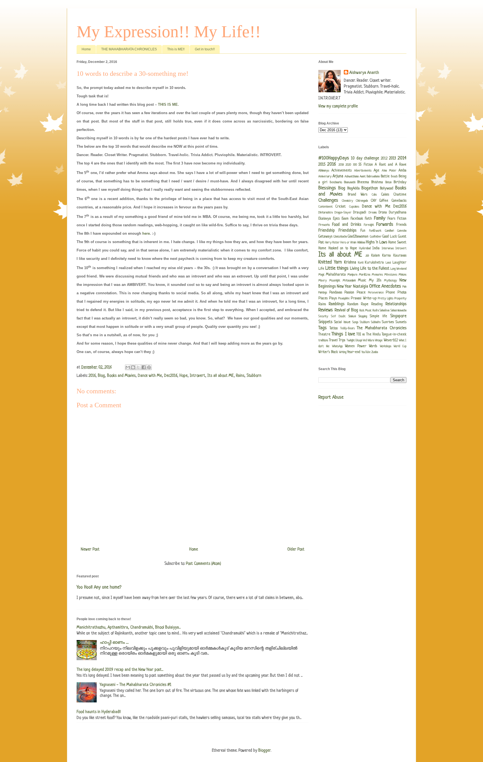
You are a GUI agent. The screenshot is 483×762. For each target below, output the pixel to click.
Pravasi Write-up (363, 298)
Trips (342, 340)
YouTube (366, 352)
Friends (401, 225)
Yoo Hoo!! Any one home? (99, 587)
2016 (92, 375)
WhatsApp (337, 346)
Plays (333, 298)
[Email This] (128, 367)
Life (321, 269)
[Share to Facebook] (143, 367)
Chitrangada (362, 201)
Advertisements (362, 170)
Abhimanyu (323, 170)
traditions (323, 340)
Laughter (399, 263)
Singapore (398, 316)
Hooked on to (338, 248)
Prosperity (400, 298)
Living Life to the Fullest (369, 268)
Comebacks (399, 201)
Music (362, 281)
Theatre (324, 335)
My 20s (375, 281)
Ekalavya (324, 219)
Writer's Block (328, 352)
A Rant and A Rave (390, 165)
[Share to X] (138, 367)
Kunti (360, 262)
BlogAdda (353, 188)
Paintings (322, 292)
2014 (402, 158)
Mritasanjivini (349, 280)
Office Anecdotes (385, 286)
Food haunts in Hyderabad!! (99, 712)
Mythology (390, 280)
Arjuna (338, 176)
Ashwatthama (352, 176)
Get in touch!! (205, 49)
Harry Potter (332, 242)
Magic (321, 274)
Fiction (401, 219)
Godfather (376, 236)
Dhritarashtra (325, 212)
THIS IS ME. (168, 104)
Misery (322, 280)
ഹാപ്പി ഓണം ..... (114, 642)
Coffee (383, 201)
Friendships (347, 230)
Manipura (352, 274)
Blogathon (369, 188)
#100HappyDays (333, 158)
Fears (391, 219)
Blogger (264, 750)
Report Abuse (331, 397)
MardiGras (364, 274)
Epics (336, 219)
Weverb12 (391, 340)
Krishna (350, 262)
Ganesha (401, 230)
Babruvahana (373, 176)
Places (323, 298)
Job (367, 255)
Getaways (325, 237)
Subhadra (375, 322)
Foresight (369, 225)
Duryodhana (397, 213)
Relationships (395, 304)
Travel (333, 340)
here (146, 233)
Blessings (327, 188)
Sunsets (401, 322)
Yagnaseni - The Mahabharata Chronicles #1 (135, 685)
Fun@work (375, 230)
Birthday (400, 182)
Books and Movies (121, 375)
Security (323, 316)
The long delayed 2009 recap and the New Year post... (120, 669)
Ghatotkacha (340, 236)
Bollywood (386, 188)
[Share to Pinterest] (149, 367)
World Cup (400, 346)
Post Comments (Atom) (203, 563)
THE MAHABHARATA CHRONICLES (129, 49)
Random (352, 304)
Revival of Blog (346, 310)
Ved (365, 340)
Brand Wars (357, 195)
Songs (355, 322)
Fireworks (324, 225)
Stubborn (254, 375)
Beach (394, 176)
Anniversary (325, 176)
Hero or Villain (348, 242)
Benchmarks (336, 182)
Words (373, 346)
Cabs (374, 194)
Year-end (353, 352)
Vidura (371, 340)
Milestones (390, 274)
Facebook (357, 219)
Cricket (340, 207)
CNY (373, 201)
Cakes (385, 195)
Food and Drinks (346, 224)
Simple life (378, 316)
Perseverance (376, 292)
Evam (345, 219)
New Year (344, 286)
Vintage (379, 340)
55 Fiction (366, 165)
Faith (368, 219)
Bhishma (377, 182)
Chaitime (400, 195)
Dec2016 (170, 375)
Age (376, 171)
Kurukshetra (374, 263)
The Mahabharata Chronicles (381, 328)
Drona (383, 213)
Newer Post (90, 549)
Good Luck (389, 237)
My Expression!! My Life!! (169, 31)
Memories (377, 274)
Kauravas (399, 256)
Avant (363, 176)
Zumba (374, 352)
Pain (404, 286)
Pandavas (335, 293)
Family (379, 218)
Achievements (342, 171)
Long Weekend (398, 269)
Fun (362, 231)
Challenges (328, 200)
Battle (385, 176)
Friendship (326, 230)
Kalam (375, 256)
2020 (348, 164)
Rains (240, 375)
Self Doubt (338, 316)
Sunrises (388, 322)
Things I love (343, 334)
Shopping (362, 316)
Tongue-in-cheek (394, 335)
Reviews (325, 310)
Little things (337, 268)
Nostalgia (360, 286)
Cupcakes (354, 206)
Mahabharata (336, 275)
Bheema (363, 182)
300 (355, 164)
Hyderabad (365, 248)
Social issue (342, 322)
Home (86, 49)
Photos (401, 293)
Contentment (325, 206)
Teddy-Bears (347, 328)
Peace (361, 293)
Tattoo (334, 328)
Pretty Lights (385, 298)
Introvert (197, 375)
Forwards (384, 224)
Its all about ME (220, 375)
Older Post (295, 549)
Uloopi (359, 340)
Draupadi (359, 213)
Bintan (388, 182)
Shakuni (352, 316)
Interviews (388, 248)
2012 (384, 159)
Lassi (388, 262)
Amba (402, 171)
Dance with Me (150, 375)
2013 (392, 158)
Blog (101, 375)
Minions (402, 274)
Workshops (385, 346)
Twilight (351, 340)
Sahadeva (384, 310)
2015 (321, 164)
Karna (386, 256)
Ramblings (336, 304)
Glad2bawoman (358, 237)
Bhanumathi (349, 182)
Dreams (373, 212)
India (376, 248)
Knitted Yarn (330, 262)
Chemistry (347, 201)
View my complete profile (338, 106)
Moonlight (334, 280)
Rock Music (365, 310)
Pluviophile (344, 298)
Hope (183, 375)
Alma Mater (389, 170)
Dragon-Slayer (343, 212)
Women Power (355, 346)
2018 (341, 164)
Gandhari (389, 230)
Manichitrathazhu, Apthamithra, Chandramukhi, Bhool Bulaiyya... (129, 627)
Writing (342, 352)
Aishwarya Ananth (364, 72)
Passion (349, 293)
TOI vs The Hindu (368, 335)
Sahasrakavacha (398, 310)
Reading (377, 304)
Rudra (376, 310)
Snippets (325, 322)
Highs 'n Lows (376, 242)
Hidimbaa (361, 242)
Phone (390, 293)
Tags (322, 328)
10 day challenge (365, 158)
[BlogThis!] (133, 367)
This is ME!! (175, 49)
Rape (364, 304)
